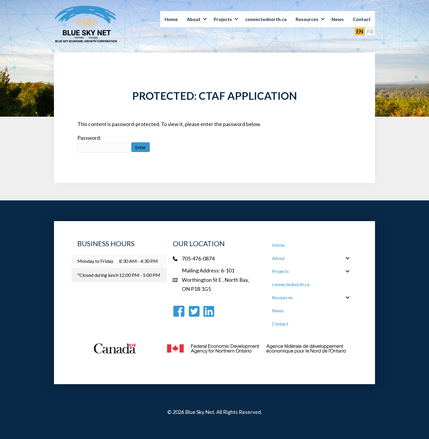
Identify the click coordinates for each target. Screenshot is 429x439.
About (193, 19)
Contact (362, 19)
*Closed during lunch (97, 275)
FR (370, 31)
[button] (204, 19)
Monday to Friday (95, 261)
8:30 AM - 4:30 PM (138, 261)
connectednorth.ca (266, 19)
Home (171, 19)
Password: (89, 137)
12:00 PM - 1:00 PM (139, 275)
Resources (307, 19)
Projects (223, 19)
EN (359, 31)
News (338, 19)
